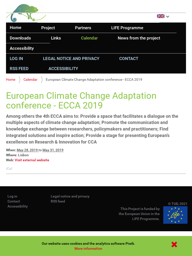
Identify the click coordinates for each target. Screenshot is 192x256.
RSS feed (19, 68)
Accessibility (22, 48)
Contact (128, 58)
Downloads (20, 38)
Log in (16, 58)
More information (88, 248)
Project (48, 27)
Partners (83, 27)
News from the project (139, 38)
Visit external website (32, 160)
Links (56, 38)
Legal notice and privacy (71, 58)
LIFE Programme (127, 27)
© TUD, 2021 (178, 204)
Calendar (89, 38)
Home (15, 27)
